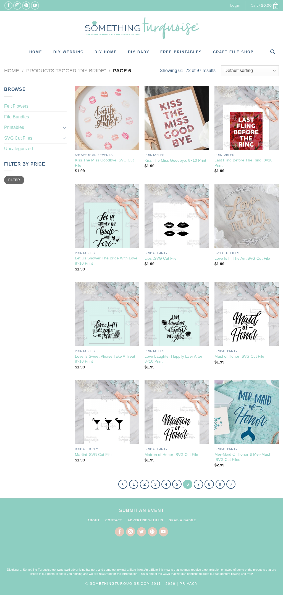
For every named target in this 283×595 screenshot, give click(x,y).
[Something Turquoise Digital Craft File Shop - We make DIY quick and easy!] (141, 28)
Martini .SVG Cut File (93, 454)
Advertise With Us (145, 520)
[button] (141, 556)
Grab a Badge (182, 520)
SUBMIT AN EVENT (141, 510)
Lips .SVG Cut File (161, 258)
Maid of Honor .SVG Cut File (239, 356)
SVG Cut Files (18, 138)
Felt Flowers (16, 106)
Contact (113, 520)
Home (35, 52)
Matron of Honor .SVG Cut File (171, 454)
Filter (14, 180)
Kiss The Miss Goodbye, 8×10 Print (175, 160)
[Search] (273, 51)
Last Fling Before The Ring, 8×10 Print (243, 163)
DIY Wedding (68, 52)
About (93, 520)
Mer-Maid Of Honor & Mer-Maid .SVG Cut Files (242, 457)
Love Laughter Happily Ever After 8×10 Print (173, 359)
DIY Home (106, 52)
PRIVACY (189, 584)
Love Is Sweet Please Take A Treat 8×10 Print (105, 359)
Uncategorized (18, 148)
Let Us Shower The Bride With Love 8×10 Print (106, 260)
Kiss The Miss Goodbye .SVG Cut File (104, 163)
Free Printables (181, 52)
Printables (14, 127)
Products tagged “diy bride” (66, 70)
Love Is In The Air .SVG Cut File (242, 258)
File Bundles (16, 117)
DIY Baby (139, 52)
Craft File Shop (233, 52)
